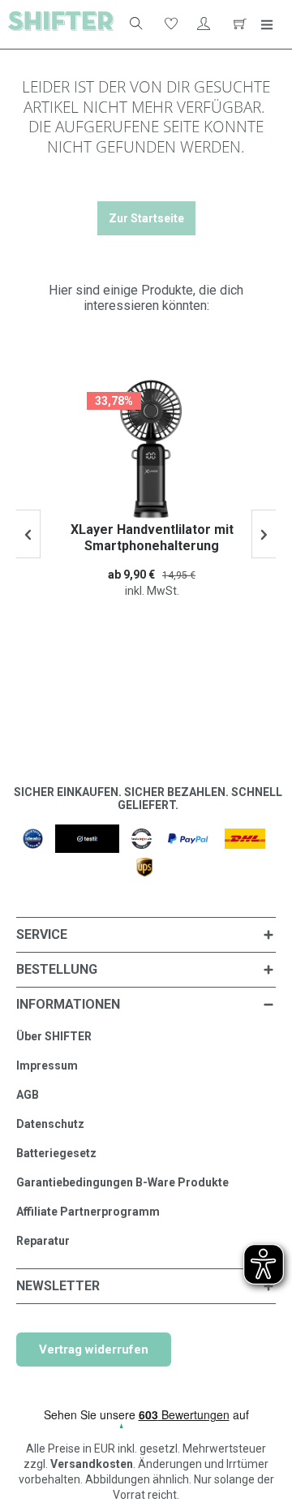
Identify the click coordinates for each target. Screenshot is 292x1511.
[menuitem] (131, 24)
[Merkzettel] (169, 24)
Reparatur (43, 1240)
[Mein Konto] (204, 24)
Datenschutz (50, 1123)
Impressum (47, 1065)
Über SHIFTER (54, 1036)
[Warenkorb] (238, 24)
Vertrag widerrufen (93, 1349)
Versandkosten (91, 1463)
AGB (27, 1094)
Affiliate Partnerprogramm (88, 1211)
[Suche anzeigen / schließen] (135, 24)
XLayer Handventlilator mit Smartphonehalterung (146, 537)
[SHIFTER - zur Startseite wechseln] (61, 24)
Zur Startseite (146, 218)
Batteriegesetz (56, 1153)
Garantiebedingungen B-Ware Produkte (122, 1182)
